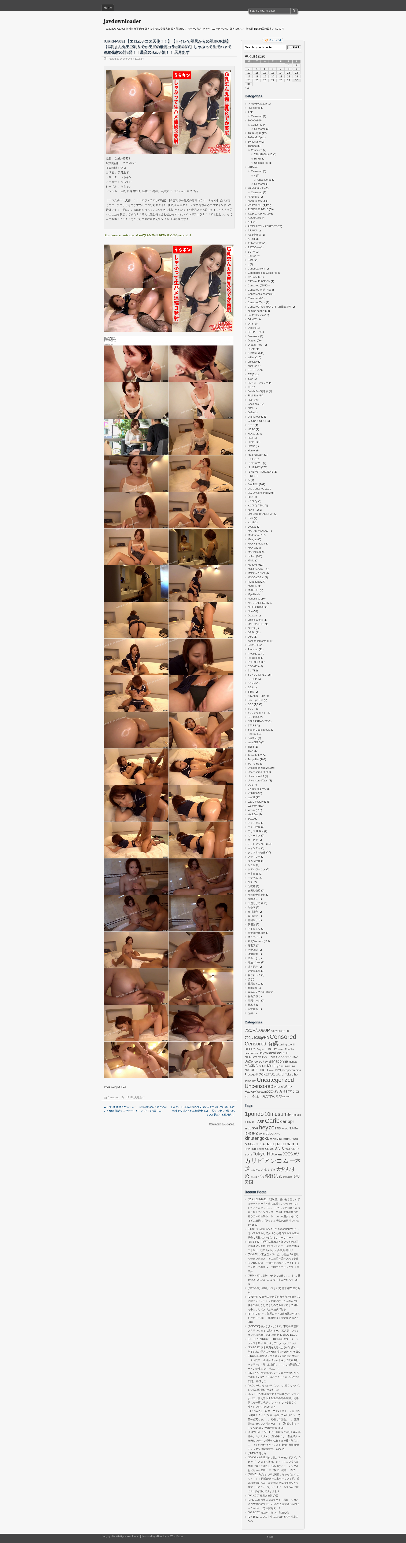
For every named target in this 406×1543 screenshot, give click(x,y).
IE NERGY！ (255, 463)
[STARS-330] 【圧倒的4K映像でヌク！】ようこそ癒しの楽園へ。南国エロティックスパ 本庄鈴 (273, 1267)
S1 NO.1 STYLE (257, 674)
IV (249, 480)
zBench (160, 1536)
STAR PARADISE (258, 721)
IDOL (251, 459)
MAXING (253, 552)
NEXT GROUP (256, 607)
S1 (249, 670)
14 (280, 72)
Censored (113, 1097)
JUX (269, 1133)
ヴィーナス (254, 835)
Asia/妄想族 (254, 234)
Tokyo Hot (253, 759)
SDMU (269, 1149)
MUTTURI (253, 590)
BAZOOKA (254, 247)
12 (264, 72)
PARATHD (254, 645)
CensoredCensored (259, 294)
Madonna (253, 535)
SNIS (279, 1149)
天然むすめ (254, 903)
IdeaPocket (254, 454)
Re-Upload (254, 657)
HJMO (251, 446)
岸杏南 (251, 907)
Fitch (250, 399)
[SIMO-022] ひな (257, 1453)
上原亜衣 (255, 1170)
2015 (251, 167)
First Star (253, 395)
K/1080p (253, 501)
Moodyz (252, 564)
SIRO (251, 691)
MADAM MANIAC (258, 530)
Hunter (252, 450)
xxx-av (251, 810)
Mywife (252, 594)
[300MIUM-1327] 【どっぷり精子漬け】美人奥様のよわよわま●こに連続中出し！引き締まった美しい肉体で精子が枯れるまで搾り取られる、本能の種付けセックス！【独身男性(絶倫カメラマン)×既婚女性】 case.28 (274, 1441)
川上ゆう (255, 1177)
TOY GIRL (253, 763)
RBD (255, 1149)
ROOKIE (253, 666)
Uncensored (261, 162)
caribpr (287, 1121)
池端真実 (253, 954)
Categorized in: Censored (262, 272)
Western (252, 806)
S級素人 (252, 738)
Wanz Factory (255, 801)
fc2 (249, 387)
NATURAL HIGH (257, 602)
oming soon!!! (255, 619)
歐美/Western (255, 941)
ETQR (251, 374)
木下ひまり (254, 928)
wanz (279, 1154)
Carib (272, 1120)
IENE (251, 475)
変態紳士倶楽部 (257, 894)
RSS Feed (275, 40)
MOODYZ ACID (256, 569)
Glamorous (254, 416)
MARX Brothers (257, 543)
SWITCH (253, 734)
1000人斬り (254, 133)
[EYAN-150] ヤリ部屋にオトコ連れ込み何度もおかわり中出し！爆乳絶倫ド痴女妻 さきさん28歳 (274, 1318)
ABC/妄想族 (254, 217)
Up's (250, 784)
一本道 (251, 873)
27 (272, 80)
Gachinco (253, 404)
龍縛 (250, 1013)
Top (271, 1536)
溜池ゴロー (254, 962)
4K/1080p (253, 196)
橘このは (253, 937)
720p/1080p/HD (263, 154)
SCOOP (252, 679)
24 (248, 80)
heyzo (266, 1127)
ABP (260, 1121)
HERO (251, 429)
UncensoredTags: (258, 780)
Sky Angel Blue (256, 695)
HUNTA (293, 1128)
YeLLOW (253, 814)
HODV (284, 1128)
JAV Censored (256, 488)
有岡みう (253, 920)
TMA (250, 750)
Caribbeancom (256, 268)
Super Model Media (259, 729)
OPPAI (251, 632)
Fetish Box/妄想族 (258, 391)
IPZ (255, 1133)
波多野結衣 (271, 1176)
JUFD (262, 1133)
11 (256, 72)
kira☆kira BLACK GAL (260, 514)
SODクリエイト (257, 712)
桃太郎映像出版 (257, 932)
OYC (250, 636)
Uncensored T (256, 776)
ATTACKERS (255, 243)
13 (272, 72)
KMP (250, 518)
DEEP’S (252, 332)
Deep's (252, 327)
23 (296, 76)
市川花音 (253, 911)
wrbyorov (125, 58)
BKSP (251, 260)
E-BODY (253, 353)
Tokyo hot (253, 755)
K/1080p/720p (256, 505)
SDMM (252, 683)
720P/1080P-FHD (258, 209)
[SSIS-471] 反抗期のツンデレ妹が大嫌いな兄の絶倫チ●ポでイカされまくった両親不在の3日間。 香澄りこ (273, 1377)
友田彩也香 (254, 890)
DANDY (252, 319)
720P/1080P (255, 205)
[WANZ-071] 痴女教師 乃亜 (263, 1495)
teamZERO (254, 742)
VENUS (252, 793)
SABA (261, 1149)
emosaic (253, 361)
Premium (253, 649)
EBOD (248, 1128)
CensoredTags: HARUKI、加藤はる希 (269, 306)
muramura (254, 581)
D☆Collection (256, 315)
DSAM (251, 349)
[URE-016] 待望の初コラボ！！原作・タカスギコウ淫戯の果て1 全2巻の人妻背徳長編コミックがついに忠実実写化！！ (274, 1504)
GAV (250, 408)
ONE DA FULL (256, 624)
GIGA (251, 412)
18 (256, 76)
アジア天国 (254, 822)
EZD (250, 378)
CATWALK (254, 277)
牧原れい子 (254, 975)
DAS (250, 323)
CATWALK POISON (259, 281)
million (251, 556)
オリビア (253, 839)
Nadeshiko (254, 598)
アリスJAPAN (255, 831)
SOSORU (253, 717)
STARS (252, 725)
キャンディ (254, 848)
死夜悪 (251, 945)
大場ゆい (253, 899)
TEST (251, 746)
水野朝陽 (253, 949)
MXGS (250, 1144)
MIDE (279, 1138)
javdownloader (122, 21)
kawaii (251, 509)
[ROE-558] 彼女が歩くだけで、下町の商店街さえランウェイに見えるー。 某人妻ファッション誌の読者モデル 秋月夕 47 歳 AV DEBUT (273, 1330)
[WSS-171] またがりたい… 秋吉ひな (268, 1512)
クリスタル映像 (257, 852)
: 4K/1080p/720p (257, 103)
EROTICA (253, 370)
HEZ (250, 437)
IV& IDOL (253, 484)
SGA (250, 687)
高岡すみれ (254, 1000)
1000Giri (253, 120)
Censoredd (254, 298)
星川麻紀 (253, 916)
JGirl (250, 497)
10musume (254, 141)
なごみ (251, 865)
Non (250, 611)
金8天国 (252, 987)
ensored (252, 365)
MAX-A (252, 547)
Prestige (252, 653)
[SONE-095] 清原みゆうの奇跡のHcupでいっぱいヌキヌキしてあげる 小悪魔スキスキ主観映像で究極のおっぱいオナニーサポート (273, 1233)
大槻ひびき (268, 1169)
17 (248, 76)
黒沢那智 (253, 1009)
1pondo (252, 145)
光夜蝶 (251, 886)
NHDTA (260, 1144)
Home (108, 7)
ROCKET (253, 662)
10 (248, 72)
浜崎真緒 (287, 1177)
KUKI (251, 522)
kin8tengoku (257, 1138)
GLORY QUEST (257, 420)
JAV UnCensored (258, 492)
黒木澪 (251, 1004)
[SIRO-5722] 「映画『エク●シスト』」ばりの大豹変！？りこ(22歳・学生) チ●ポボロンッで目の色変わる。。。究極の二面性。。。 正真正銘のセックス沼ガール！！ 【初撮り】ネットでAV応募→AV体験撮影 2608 (274, 1419)
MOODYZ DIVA (256, 573)
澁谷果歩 (253, 966)
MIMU (251, 560)
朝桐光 (251, 924)
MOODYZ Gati (256, 577)
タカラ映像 (254, 861)
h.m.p (251, 425)
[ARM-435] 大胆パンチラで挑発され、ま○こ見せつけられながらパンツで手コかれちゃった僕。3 (274, 1280)
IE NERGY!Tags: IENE (260, 471)
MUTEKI (252, 585)
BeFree (252, 255)
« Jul (247, 87)
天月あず (139, 1097)
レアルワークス (257, 869)
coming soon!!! (256, 310)
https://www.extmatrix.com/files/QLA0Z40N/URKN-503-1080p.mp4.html (147, 235)
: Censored (254, 107)
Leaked (252, 526)
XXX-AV (291, 1153)
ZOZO (251, 818)
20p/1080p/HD (256, 188)
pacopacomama (257, 640)
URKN (129, 1097)
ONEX (251, 628)
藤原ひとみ (254, 983)
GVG (255, 1128)
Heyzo (258, 158)
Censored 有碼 (256, 289)
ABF (250, 222)
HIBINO (252, 442)
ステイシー (254, 856)
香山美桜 (253, 996)
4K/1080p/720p (257, 200)
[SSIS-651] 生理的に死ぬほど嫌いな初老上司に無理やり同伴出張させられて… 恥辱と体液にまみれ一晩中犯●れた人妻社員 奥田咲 (273, 1246)
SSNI (287, 1149)
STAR (295, 1149)
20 (272, 76)
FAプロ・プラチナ (258, 382)
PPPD (248, 1149)
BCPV (251, 251)
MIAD (273, 1139)
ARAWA (252, 230)
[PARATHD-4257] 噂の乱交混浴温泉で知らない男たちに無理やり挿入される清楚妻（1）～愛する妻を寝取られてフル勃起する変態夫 (203, 1111)
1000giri (296, 1115)
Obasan (252, 615)
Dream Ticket (255, 344)
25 (256, 80)
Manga (252, 539)
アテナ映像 (254, 827)
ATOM (251, 239)
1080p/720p (255, 137)
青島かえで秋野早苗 (259, 992)
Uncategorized (256, 767)
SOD (250, 704)
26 (264, 80)
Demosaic (253, 336)
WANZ (251, 797)
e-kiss (251, 357)
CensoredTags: (256, 302)
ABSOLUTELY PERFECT (262, 226)
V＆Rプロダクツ (257, 789)
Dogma (252, 340)
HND (278, 1128)
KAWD (276, 1133)
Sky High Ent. (255, 700)
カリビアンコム (257, 844)
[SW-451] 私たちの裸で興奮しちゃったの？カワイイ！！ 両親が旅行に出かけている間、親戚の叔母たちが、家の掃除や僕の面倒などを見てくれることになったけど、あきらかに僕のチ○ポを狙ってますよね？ (274, 1483)
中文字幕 (253, 877)
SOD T (251, 708)
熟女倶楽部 (254, 971)
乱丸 (250, 882)
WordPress (176, 1536)
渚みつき (253, 958)
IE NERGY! (254, 467)
